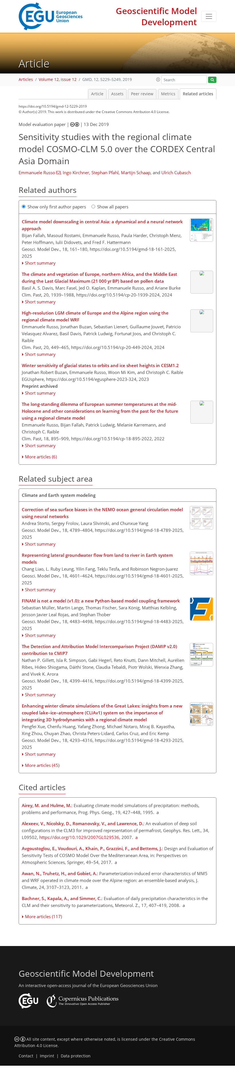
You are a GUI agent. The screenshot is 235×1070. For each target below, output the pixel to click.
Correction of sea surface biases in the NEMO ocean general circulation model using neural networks (102, 513)
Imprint (47, 1056)
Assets (117, 93)
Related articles (198, 93)
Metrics (168, 93)
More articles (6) (41, 457)
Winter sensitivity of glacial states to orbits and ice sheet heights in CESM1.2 (100, 365)
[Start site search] (212, 80)
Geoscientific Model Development (156, 16)
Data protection (76, 1056)
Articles (26, 79)
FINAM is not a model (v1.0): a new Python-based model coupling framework (101, 601)
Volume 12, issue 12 (58, 79)
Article (97, 93)
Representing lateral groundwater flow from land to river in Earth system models (97, 558)
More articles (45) (42, 765)
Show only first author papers (57, 207)
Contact (26, 1056)
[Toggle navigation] (208, 16)
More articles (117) (43, 916)
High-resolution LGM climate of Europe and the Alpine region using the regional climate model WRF (95, 316)
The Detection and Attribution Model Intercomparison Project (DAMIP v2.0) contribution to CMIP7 (99, 649)
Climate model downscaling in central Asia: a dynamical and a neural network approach (102, 225)
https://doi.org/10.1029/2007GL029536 (79, 837)
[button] (158, 79)
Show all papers (112, 207)
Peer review (142, 93)
